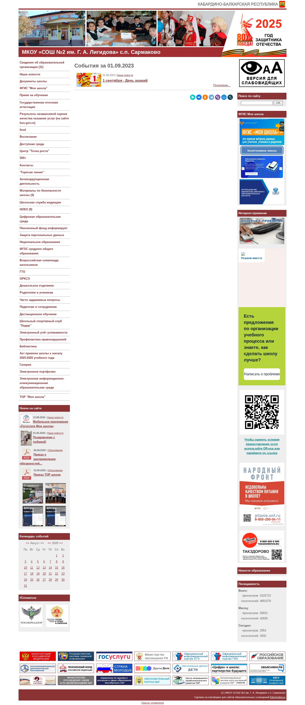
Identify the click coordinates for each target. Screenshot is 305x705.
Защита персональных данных (42, 235)
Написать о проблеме (262, 374)
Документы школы (33, 81)
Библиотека (28, 346)
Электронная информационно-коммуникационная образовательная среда (42, 383)
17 (25, 573)
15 (56, 567)
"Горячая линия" (32, 172)
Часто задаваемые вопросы (40, 300)
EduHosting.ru (277, 697)
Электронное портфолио (38, 371)
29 (56, 579)
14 (50, 567)
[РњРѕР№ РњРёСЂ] (224, 97)
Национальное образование (40, 242)
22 (56, 573)
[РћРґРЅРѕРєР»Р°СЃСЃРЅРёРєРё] (205, 97)
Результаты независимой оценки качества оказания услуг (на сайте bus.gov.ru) (44, 118)
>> (42, 543)
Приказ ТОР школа (47, 474)
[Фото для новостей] (33, 525)
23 (63, 573)
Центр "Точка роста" (34, 151)
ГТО (22, 271)
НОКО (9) (26, 209)
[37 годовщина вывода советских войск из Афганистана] (33, 502)
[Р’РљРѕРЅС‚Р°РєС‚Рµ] (199, 97)
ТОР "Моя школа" (32, 397)
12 (38, 567)
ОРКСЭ (25, 278)
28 (50, 579)
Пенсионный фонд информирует (43, 228)
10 (25, 567)
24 (25, 579)
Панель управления (152, 702)
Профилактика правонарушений (43, 339)
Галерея (25, 364)
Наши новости (30, 74)
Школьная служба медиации (40, 202)
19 (38, 573)
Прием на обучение (34, 95)
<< (27, 543)
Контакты (26, 165)
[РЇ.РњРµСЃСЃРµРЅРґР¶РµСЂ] (192, 97)
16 (63, 567)
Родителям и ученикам (36, 292)
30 (63, 579)
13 (44, 567)
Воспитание (28, 136)
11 (31, 567)
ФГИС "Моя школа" (33, 88)
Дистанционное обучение (38, 314)
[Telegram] (211, 97)
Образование (55, 450)
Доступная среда (32, 144)
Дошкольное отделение (37, 285)
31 (25, 585)
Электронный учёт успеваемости (43, 332)
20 (44, 573)
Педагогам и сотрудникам (38, 306)
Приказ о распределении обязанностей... (38, 459)
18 (31, 573)
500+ (23, 158)
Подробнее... (222, 85)
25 (31, 579)
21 (50, 573)
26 (38, 579)
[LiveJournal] (230, 97)
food (23, 129)
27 (44, 579)
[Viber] (217, 97)
